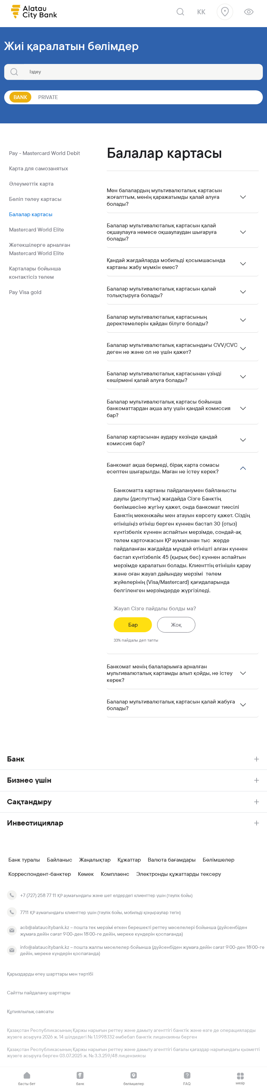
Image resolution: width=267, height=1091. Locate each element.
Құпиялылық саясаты (30, 1011)
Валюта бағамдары (172, 859)
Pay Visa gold (25, 292)
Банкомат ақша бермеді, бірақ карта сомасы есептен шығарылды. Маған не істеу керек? (163, 468)
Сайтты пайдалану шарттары (38, 993)
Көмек (86, 874)
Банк (15, 759)
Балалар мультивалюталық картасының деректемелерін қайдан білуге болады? (157, 320)
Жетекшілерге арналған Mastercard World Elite (39, 249)
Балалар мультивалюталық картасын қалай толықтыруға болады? (161, 292)
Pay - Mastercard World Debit (44, 153)
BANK (20, 97)
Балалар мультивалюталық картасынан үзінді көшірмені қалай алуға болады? (164, 377)
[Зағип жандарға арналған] (249, 12)
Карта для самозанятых (38, 168)
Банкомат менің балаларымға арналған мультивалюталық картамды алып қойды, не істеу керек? (170, 673)
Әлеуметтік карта (31, 183)
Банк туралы (24, 859)
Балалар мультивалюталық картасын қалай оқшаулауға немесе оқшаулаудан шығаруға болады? (162, 232)
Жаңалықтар (95, 859)
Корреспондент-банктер (39, 874)
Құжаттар (129, 859)
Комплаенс (115, 874)
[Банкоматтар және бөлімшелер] (225, 11)
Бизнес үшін (29, 780)
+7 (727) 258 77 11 (38, 895)
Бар (133, 624)
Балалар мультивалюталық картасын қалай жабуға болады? (171, 705)
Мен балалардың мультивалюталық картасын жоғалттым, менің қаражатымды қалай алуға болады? (164, 197)
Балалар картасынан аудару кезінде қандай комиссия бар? (162, 440)
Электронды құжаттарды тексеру (178, 874)
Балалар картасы (30, 214)
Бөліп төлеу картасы (35, 199)
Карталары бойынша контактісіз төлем (35, 272)
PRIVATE (48, 97)
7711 (24, 912)
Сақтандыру (29, 801)
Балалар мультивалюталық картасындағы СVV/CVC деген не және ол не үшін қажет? (172, 348)
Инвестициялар (35, 823)
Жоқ (176, 624)
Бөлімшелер (218, 859)
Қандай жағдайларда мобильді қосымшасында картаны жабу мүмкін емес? (166, 263)
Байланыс (59, 859)
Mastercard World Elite (36, 229)
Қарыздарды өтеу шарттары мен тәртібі (50, 974)
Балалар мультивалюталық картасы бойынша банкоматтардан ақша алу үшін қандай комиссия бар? (168, 408)
